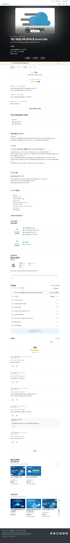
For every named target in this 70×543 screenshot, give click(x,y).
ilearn (15, 406)
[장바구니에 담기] (20, 486)
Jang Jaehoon (17, 356)
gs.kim (15, 372)
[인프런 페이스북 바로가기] (60, 533)
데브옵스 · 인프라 (21, 36)
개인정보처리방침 (12, 530)
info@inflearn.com (29, 533)
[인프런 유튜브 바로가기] (57, 533)
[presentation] (35, 31)
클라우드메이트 (15, 53)
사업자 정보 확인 (23, 532)
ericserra (16, 388)
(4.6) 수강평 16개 (15, 49)
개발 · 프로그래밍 (14, 36)
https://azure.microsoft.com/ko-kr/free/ (20, 182)
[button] (35, 21)
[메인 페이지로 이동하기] (5, 530)
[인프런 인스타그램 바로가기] (54, 533)
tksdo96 (16, 432)
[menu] (66, 4)
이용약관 (17, 530)
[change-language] (63, 4)
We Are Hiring (23, 530)
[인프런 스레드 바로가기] (66, 533)
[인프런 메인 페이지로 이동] (5, 3)
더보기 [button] (12, 278)
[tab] (13, 67)
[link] (33, 296)
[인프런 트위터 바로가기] (63, 533)
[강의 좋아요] (23, 486)
